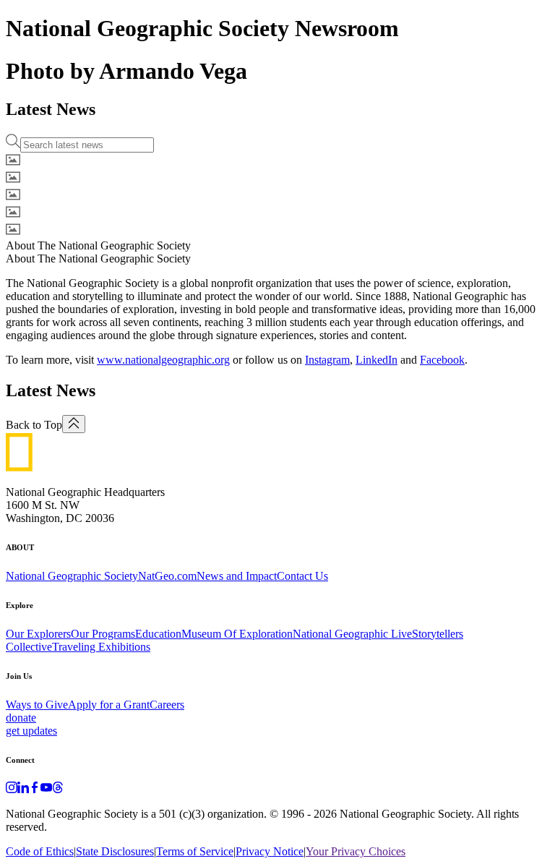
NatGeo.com (167, 576)
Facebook (442, 360)
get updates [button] (31, 730)
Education (158, 634)
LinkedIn (376, 360)
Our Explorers (38, 634)
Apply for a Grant (109, 704)
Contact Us (302, 576)
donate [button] (21, 717)
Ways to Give (37, 704)
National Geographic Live (352, 634)
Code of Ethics (40, 851)
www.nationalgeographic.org (163, 360)
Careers (167, 704)
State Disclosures (115, 851)
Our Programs (103, 634)
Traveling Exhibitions (101, 647)
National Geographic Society (72, 576)
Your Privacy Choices (355, 851)
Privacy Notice (270, 851)
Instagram (327, 360)
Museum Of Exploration (237, 634)
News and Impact (237, 576)
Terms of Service (194, 851)
